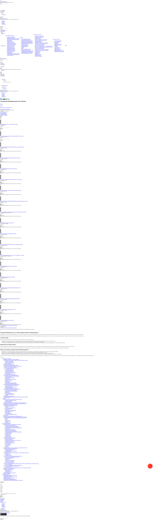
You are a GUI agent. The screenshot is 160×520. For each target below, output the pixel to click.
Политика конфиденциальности (5, 512)
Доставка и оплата (3, 502)
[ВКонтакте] (0, 99)
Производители (2, 499)
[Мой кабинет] (0, 65)
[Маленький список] (0, 116)
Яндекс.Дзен (4, 24)
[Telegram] (9, 99)
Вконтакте (3, 20)
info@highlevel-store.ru (4, 18)
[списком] (1, 115)
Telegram (3, 21)
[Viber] (5, 99)
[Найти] (1, 4)
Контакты (1, 501)
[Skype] (7, 99)
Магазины (1, 500)
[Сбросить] (1, 495)
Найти (1, 519)
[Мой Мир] (3, 99)
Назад (5, 80)
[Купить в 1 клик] (0, 117)
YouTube (3, 22)
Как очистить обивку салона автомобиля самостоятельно (8, 327)
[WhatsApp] (6, 99)
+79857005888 (3, 10)
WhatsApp (3, 23)
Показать (2, 496)
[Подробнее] (0, 330)
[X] (4, 99)
